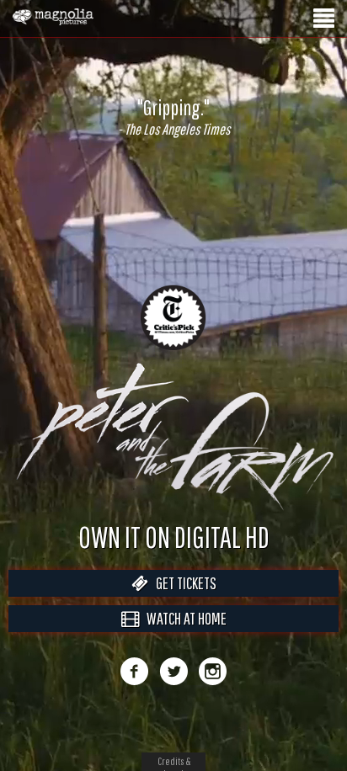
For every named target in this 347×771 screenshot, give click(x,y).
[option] (173, 117)
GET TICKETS (182, 600)
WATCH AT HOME (183, 636)
